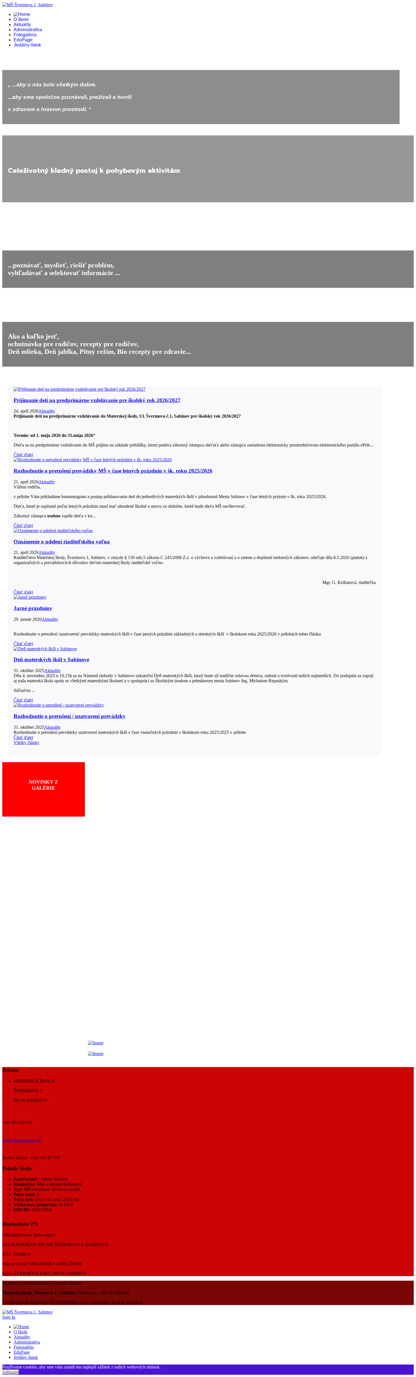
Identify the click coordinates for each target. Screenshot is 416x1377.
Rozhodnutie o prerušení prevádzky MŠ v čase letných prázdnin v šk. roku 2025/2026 (113, 471)
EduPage (23, 39)
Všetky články (26, 742)
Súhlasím (10, 1372)
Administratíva (28, 29)
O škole (21, 19)
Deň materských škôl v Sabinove (51, 659)
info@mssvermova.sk (21, 1140)
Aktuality (22, 24)
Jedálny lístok (27, 44)
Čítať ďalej (23, 454)
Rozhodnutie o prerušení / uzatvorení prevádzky (70, 716)
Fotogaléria (25, 34)
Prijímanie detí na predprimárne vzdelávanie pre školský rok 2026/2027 (97, 400)
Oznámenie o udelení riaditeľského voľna (62, 542)
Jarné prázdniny (33, 608)
